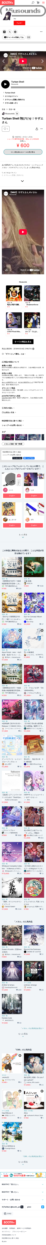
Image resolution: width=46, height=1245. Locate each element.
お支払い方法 (9, 412)
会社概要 (5, 1228)
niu (15, 19)
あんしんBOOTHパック (9, 382)
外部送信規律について (9, 1235)
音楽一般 (12, 109)
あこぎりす (12, 520)
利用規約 (12, 1228)
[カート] (17, 114)
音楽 (3, 109)
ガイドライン (6, 1231)
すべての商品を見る (23, 341)
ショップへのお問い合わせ (12, 425)
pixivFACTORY (7, 398)
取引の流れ (8, 408)
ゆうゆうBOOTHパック (25, 382)
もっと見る (23, 535)
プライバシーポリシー (19, 1231)
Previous (4, 61)
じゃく (11, 490)
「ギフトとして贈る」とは (14, 354)
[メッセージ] (28, 37)
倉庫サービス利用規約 (24, 1228)
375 (32, 520)
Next (42, 61)
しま (32, 490)
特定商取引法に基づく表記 (12, 421)
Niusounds (23, 282)
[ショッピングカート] (38, 2)
